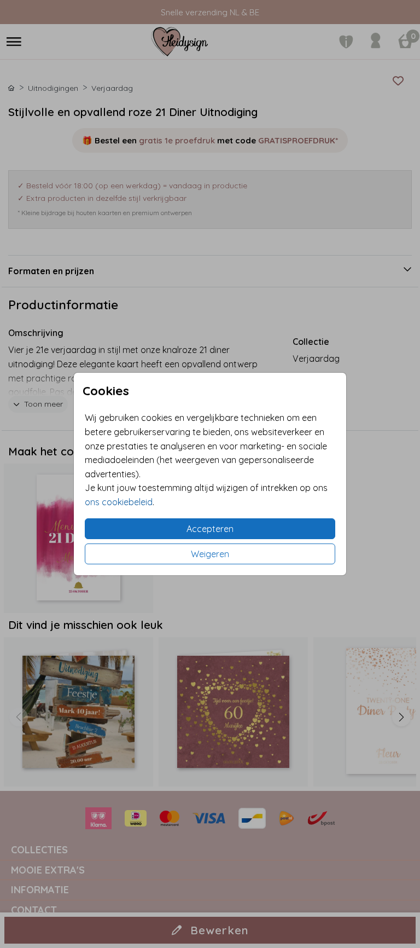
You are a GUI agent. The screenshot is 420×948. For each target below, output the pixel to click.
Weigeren (210, 553)
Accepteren (210, 528)
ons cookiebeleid (119, 501)
